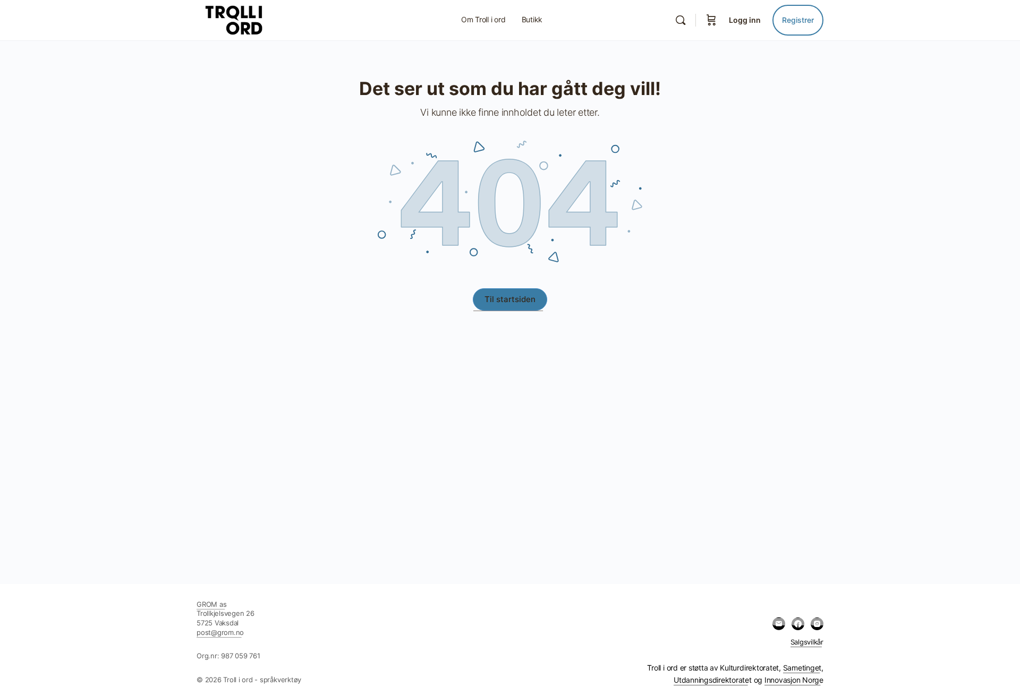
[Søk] (680, 20)
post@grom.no (220, 632)
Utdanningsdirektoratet (713, 679)
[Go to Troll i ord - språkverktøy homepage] (257, 19)
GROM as (211, 604)
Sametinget (802, 667)
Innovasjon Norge (793, 679)
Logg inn (745, 19)
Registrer (798, 19)
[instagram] (817, 623)
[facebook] (798, 623)
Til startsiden (510, 299)
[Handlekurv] (711, 20)
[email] (778, 623)
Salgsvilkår (806, 642)
